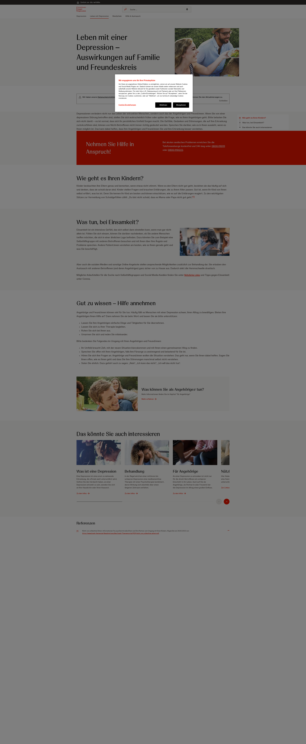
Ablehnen (163, 105)
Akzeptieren (181, 105)
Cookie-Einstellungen (127, 105)
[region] (154, 93)
